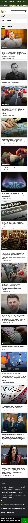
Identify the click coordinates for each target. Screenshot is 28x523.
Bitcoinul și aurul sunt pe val (7, 512)
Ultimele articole (6, 27)
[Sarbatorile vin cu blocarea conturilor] (14, 70)
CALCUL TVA (18, 1)
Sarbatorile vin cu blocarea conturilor (10, 82)
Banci (22, 487)
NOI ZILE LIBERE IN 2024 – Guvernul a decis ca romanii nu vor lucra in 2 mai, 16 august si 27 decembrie (12, 407)
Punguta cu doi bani (20, 495)
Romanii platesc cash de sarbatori (9, 167)
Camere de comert (7, 489)
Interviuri (4, 497)
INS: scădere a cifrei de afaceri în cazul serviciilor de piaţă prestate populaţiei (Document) (13, 509)
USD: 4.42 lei (4, 1)
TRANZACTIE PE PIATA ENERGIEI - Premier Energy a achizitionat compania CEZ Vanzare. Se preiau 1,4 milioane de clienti (14, 195)
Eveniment (11, 487)
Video (10, 497)
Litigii (17, 487)
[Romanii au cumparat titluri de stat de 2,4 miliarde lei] (14, 335)
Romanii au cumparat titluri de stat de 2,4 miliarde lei (13, 347)
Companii (4, 492)
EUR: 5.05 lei (11, 1)
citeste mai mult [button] (6, 522)
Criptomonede (12, 492)
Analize (4, 487)
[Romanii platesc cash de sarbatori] (14, 156)
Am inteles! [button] (24, 520)
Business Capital (6, 495)
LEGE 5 (24, 1)
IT (13, 495)
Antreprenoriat (17, 489)
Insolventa (21, 492)
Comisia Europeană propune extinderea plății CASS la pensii (13, 505)
